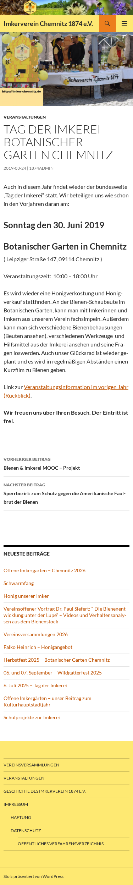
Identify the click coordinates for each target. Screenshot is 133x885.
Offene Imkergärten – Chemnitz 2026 (44, 570)
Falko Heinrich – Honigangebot (38, 647)
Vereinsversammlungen (31, 764)
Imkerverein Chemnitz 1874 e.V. (48, 23)
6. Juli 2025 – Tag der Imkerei (35, 685)
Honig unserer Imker (26, 596)
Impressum (16, 804)
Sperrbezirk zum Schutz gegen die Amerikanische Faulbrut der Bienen (65, 493)
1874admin (41, 168)
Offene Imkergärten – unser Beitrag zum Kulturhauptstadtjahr (48, 701)
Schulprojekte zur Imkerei (32, 717)
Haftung (21, 817)
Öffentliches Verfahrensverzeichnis (61, 843)
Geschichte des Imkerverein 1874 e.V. (45, 791)
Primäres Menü (124, 23)
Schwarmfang (19, 583)
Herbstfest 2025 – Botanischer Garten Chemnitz (57, 660)
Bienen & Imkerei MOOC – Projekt (42, 464)
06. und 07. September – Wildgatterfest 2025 (53, 673)
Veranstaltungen (25, 117)
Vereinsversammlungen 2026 (36, 634)
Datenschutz (26, 830)
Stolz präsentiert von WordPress (33, 876)
